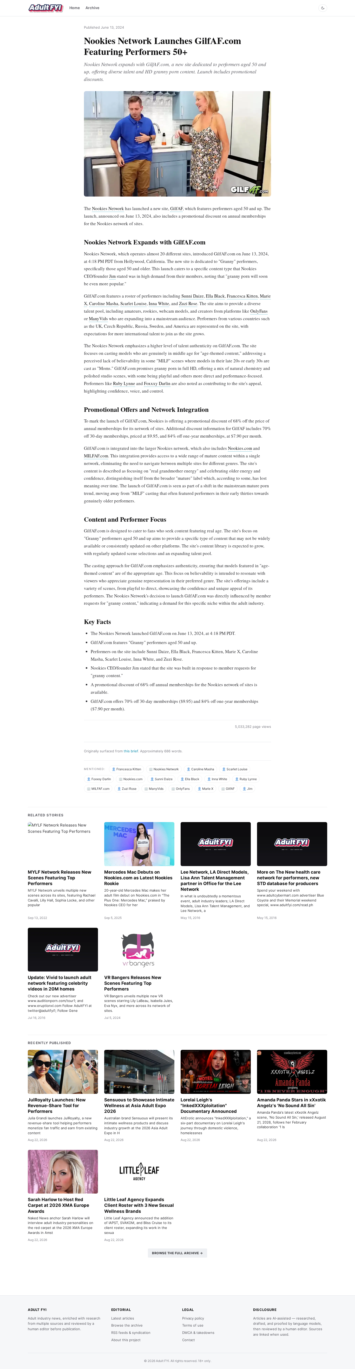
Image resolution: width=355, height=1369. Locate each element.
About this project (126, 1340)
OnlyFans (259, 311)
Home (74, 7)
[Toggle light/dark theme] (322, 8)
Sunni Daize (192, 296)
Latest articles (122, 1318)
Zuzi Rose (188, 303)
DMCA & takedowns (198, 1332)
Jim (112, 276)
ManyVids (98, 318)
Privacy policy (193, 1318)
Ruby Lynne (124, 383)
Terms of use (192, 1325)
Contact (188, 1340)
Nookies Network (108, 208)
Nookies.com (240, 448)
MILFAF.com (96, 456)
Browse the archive (127, 1325)
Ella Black (215, 296)
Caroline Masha (103, 303)
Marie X (207, 789)
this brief (131, 751)
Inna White (159, 303)
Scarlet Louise (133, 303)
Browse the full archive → (177, 1253)
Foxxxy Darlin (157, 383)
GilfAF (176, 208)
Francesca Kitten (242, 296)
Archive (92, 7)
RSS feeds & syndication (130, 1332)
